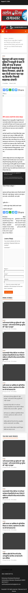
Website (6, 279)
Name (6, 269)
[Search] (26, 31)
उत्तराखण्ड (3, 55)
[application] (14, 178)
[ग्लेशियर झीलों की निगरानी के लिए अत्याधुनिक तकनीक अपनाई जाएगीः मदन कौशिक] (14, 541)
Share (21, 90)
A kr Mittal (6, 83)
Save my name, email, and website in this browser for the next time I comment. (13, 286)
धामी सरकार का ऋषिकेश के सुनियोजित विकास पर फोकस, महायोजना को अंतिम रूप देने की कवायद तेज (14, 387)
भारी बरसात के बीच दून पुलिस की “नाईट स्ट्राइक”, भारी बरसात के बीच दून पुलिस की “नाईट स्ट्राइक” (14, 325)
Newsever (21, 589)
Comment (7, 247)
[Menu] (6, 31)
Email (6, 274)
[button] (6, 31)
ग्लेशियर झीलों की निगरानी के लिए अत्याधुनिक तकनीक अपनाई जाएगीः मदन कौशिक (13, 556)
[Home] (3, 31)
